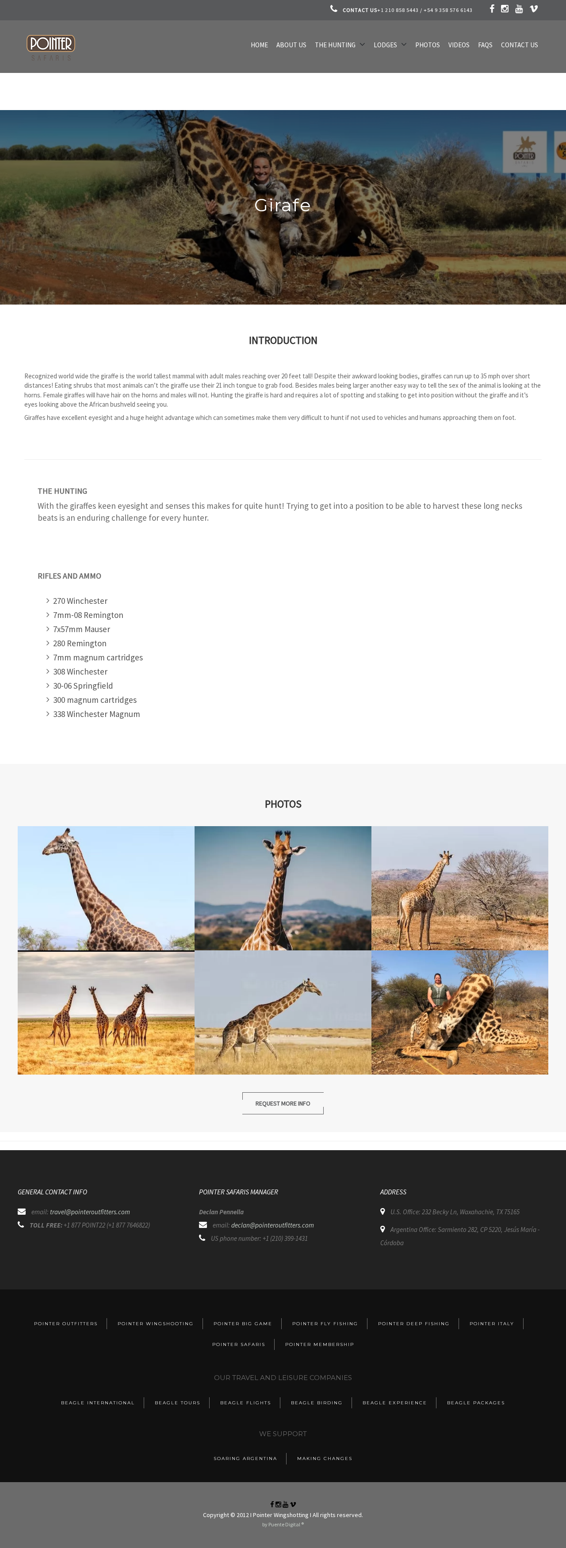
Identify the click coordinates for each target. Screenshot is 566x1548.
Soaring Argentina (245, 1458)
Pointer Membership (319, 1344)
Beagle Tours (177, 1403)
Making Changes (324, 1458)
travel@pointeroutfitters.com (90, 1212)
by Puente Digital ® (283, 1524)
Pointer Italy (492, 1324)
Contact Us (519, 45)
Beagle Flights (245, 1403)
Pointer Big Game (243, 1324)
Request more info (283, 1103)
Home (259, 45)
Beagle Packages (476, 1403)
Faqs (485, 45)
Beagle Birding (317, 1403)
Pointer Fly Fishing (325, 1324)
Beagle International (98, 1403)
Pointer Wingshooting (156, 1324)
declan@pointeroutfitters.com (272, 1225)
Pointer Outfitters (66, 1324)
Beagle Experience (395, 1403)
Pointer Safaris (238, 1344)
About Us (291, 45)
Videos (459, 45)
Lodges (385, 45)
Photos (427, 45)
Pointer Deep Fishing (414, 1324)
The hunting (335, 45)
